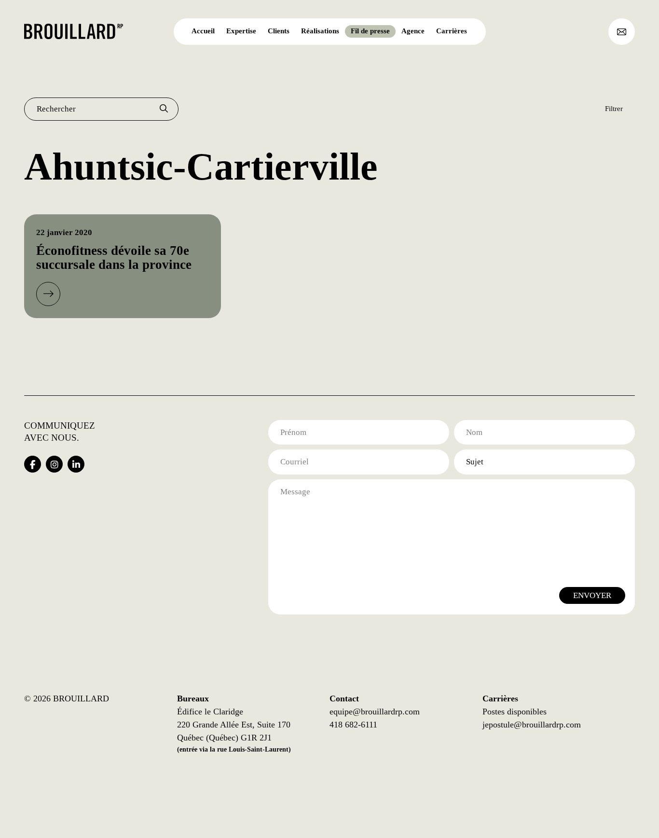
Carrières (451, 31)
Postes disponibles (514, 711)
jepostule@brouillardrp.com (531, 724)
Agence (413, 31)
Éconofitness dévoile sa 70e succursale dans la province (114, 257)
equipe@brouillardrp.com (375, 711)
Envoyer (592, 595)
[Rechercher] (164, 109)
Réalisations (320, 31)
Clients (278, 31)
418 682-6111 (353, 724)
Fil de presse (370, 31)
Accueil (203, 31)
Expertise (241, 31)
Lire (48, 294)
